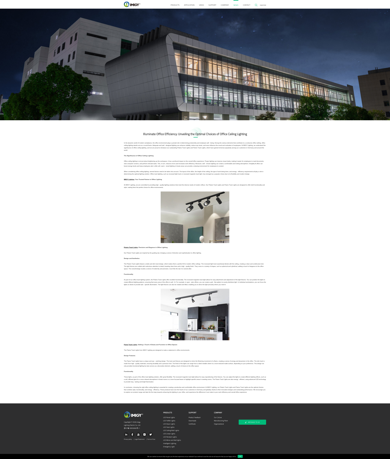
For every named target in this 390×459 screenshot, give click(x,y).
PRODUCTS (175, 5)
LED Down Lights (169, 424)
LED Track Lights (168, 427)
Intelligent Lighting (169, 443)
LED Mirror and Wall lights (172, 440)
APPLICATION (189, 5)
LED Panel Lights (169, 417)
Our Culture (218, 417)
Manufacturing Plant (221, 421)
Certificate (192, 424)
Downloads (192, 421)
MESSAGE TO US (254, 422)
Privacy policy (128, 439)
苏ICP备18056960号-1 (132, 428)
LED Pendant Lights (170, 437)
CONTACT (246, 5)
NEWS (235, 5)
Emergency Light (169, 447)
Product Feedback (195, 417)
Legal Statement (140, 439)
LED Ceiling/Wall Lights (171, 430)
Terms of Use (151, 439)
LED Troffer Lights (169, 421)
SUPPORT (212, 5)
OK (240, 456)
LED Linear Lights (169, 434)
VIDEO (201, 5)
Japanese (263, 5)
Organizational (219, 424)
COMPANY (225, 5)
